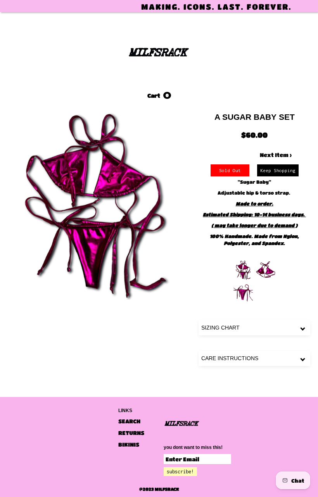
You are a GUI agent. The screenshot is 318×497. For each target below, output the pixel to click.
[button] (159, 95)
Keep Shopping (278, 170)
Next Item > (276, 155)
